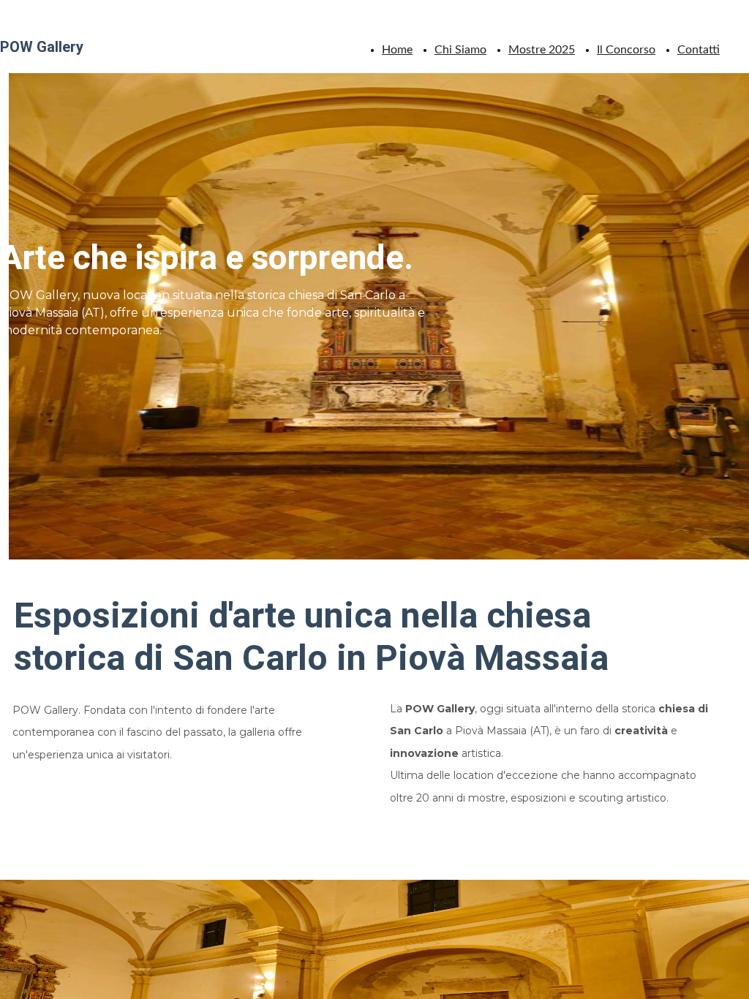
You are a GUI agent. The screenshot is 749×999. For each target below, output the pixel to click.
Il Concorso (626, 50)
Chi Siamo (460, 50)
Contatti (698, 50)
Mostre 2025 (541, 50)
